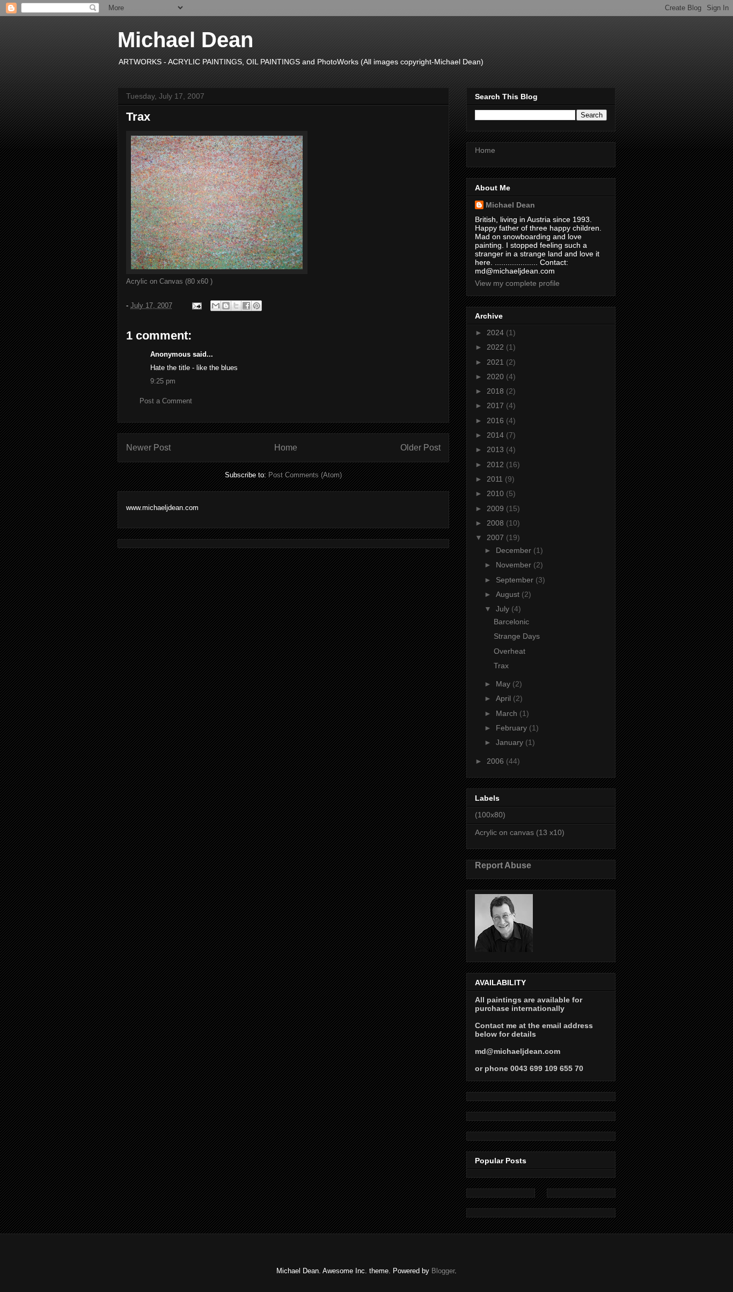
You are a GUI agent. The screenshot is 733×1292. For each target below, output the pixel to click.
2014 (496, 435)
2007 (496, 537)
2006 (496, 761)
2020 (496, 376)
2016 (496, 420)
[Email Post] (196, 305)
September (516, 579)
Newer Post (148, 447)
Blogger (443, 1271)
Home (285, 447)
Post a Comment (166, 401)
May (504, 684)
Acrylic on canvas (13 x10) (520, 832)
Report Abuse (503, 865)
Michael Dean (185, 39)
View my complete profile (517, 283)
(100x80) (490, 814)
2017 (496, 405)
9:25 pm (162, 381)
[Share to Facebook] (246, 305)
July (503, 608)
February (512, 727)
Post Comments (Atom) (305, 475)
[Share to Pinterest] (256, 305)
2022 (496, 347)
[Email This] (215, 305)
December (514, 550)
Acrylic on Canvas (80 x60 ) (169, 281)
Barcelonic (511, 621)
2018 (496, 391)
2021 (496, 362)
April (504, 698)
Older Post (420, 447)
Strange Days (517, 636)
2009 (496, 508)
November (514, 564)
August (509, 594)
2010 (496, 493)
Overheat (509, 651)
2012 (496, 464)
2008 (496, 523)
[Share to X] (236, 305)
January (510, 742)
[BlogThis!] (226, 305)
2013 (496, 449)
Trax (501, 665)
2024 (496, 332)
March (507, 713)
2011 (496, 479)
